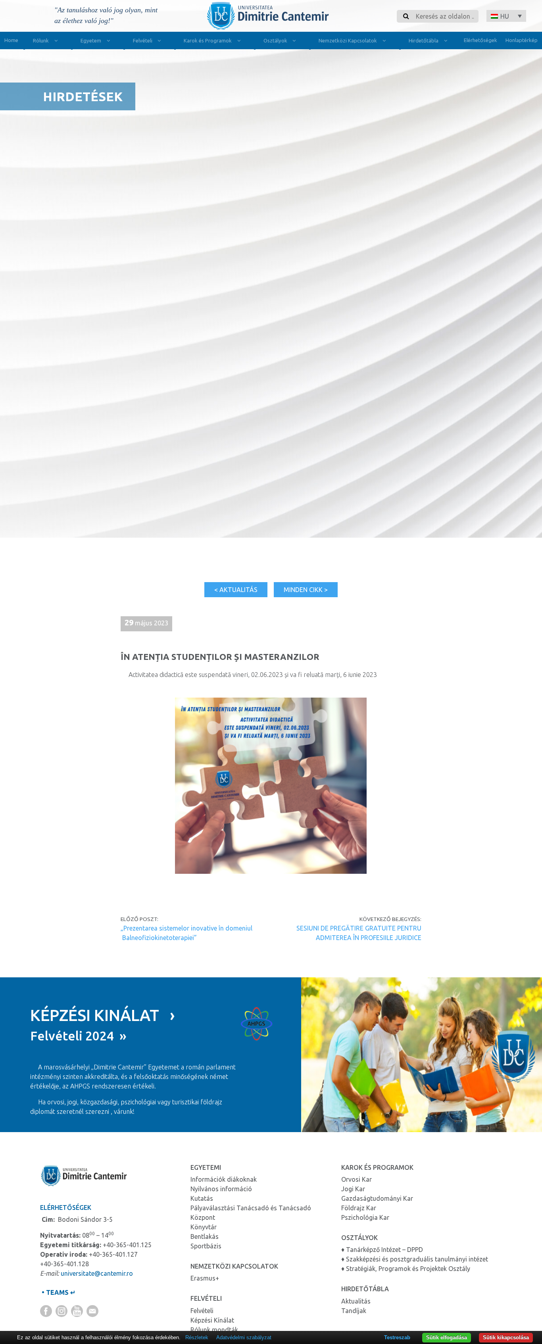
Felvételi (142, 40)
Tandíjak (353, 1310)
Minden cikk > (306, 589)
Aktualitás (356, 1301)
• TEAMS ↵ (57, 1292)
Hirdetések (83, 96)
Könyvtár (203, 1227)
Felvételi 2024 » (78, 1036)
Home (11, 40)
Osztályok (275, 40)
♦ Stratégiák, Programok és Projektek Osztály (405, 1268)
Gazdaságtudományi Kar (377, 1198)
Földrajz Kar (358, 1207)
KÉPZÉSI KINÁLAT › (102, 1015)
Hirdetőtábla (423, 40)
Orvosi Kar (356, 1179)
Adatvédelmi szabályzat (243, 1337)
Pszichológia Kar (365, 1217)
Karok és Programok (208, 40)
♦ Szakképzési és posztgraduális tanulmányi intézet (414, 1259)
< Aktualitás (236, 589)
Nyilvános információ (221, 1188)
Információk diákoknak (223, 1179)
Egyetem (91, 40)
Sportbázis (205, 1246)
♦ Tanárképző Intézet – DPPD (382, 1249)
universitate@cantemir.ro (97, 1273)
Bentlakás (204, 1236)
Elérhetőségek (480, 40)
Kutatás (201, 1198)
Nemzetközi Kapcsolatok (348, 40)
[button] (506, 16)
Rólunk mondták (214, 1329)
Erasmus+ (204, 1278)
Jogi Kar (353, 1188)
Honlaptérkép (521, 40)
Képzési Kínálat (212, 1320)
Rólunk (41, 40)
